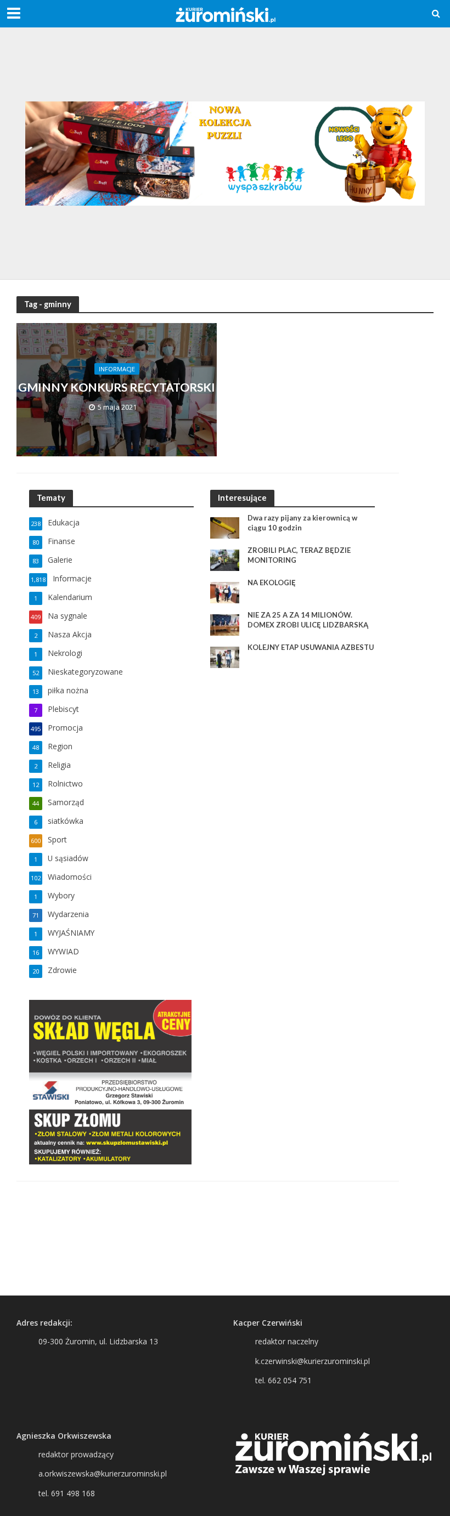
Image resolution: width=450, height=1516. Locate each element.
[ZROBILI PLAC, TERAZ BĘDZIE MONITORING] (224, 560)
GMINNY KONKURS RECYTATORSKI (116, 387)
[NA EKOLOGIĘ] (224, 592)
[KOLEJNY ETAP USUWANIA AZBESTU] (224, 657)
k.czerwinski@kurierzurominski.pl (312, 1361)
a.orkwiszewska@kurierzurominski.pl (102, 1473)
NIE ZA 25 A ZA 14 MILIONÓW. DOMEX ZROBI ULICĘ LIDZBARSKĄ (308, 619)
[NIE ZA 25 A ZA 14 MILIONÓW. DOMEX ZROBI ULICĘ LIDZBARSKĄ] (224, 624)
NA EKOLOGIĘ (272, 582)
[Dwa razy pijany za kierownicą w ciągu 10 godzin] (224, 527)
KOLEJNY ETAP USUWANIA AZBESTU (311, 647)
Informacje (117, 369)
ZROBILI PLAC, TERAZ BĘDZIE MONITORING (299, 555)
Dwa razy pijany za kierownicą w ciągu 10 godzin (302, 522)
